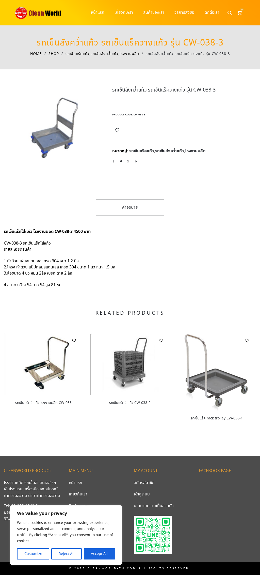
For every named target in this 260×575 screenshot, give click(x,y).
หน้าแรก (75, 483)
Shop (53, 53)
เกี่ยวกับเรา (78, 494)
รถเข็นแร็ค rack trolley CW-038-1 (216, 418)
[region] (66, 535)
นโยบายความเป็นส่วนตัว (154, 506)
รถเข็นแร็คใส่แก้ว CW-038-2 (130, 402)
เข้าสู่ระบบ (142, 494)
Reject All (66, 553)
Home (36, 53)
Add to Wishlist (117, 130)
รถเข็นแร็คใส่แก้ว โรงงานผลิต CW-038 (43, 402)
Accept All (99, 553)
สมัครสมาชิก (144, 483)
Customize (33, 553)
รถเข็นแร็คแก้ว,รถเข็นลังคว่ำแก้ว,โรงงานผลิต (102, 53)
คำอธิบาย (130, 207)
